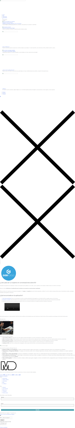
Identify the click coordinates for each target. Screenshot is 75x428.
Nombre (2, 397)
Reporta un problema (3, 376)
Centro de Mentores (5, 46)
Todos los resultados (3, 427)
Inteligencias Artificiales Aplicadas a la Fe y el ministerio (11, 23)
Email (2, 403)
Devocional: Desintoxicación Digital (8, 28)
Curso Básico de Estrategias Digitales (9, 51)
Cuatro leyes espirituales (6, 298)
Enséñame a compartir (6, 299)
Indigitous (4, 88)
